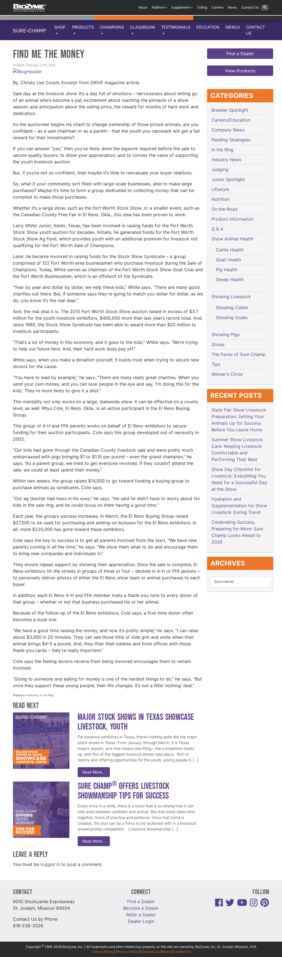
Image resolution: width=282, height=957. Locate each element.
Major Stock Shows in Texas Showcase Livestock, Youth (136, 722)
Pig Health (226, 269)
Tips (216, 364)
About (142, 7)
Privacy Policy (127, 952)
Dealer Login (141, 921)
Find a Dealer (240, 53)
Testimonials (175, 27)
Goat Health (228, 259)
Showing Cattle (232, 307)
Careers (218, 7)
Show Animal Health (232, 239)
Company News (228, 130)
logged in (50, 864)
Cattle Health (229, 250)
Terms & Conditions (156, 952)
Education (207, 27)
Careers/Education (231, 120)
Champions (112, 27)
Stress (218, 344)
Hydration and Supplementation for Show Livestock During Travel (239, 505)
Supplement (180, 7)
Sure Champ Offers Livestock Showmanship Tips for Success (124, 791)
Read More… (93, 772)
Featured (32, 695)
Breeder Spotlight (230, 110)
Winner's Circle (227, 374)
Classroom (142, 27)
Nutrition (221, 199)
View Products (240, 70)
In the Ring (47, 695)
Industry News (226, 159)
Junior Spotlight (228, 179)
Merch (233, 27)
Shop (59, 27)
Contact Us (250, 7)
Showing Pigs (226, 334)
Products (83, 27)
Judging (220, 169)
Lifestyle (220, 189)
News (232, 7)
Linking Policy (102, 952)
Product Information (232, 219)
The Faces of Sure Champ (238, 354)
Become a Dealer (141, 908)
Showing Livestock (231, 296)
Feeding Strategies (231, 139)
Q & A (217, 229)
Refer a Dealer (141, 914)
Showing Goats (232, 317)
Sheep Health (230, 279)
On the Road (224, 209)
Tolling (202, 7)
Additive (158, 7)
